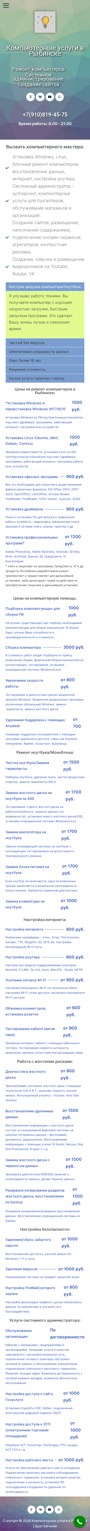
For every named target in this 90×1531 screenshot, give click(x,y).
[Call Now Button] (80, 1522)
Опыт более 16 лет (25, 360)
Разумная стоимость (27, 369)
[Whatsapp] (59, 97)
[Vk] (40, 97)
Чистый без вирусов (27, 343)
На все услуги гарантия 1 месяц (36, 378)
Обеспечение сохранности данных (39, 351)
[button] (45, 286)
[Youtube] (50, 97)
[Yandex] (30, 97)
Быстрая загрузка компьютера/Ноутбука (45, 286)
